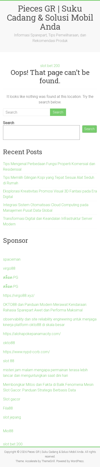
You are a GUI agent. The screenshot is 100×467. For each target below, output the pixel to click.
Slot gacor (11, 399)
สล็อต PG (10, 277)
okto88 (9, 343)
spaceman (11, 259)
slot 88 (8, 361)
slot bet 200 (50, 66)
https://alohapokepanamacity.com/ (32, 334)
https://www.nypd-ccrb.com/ (26, 352)
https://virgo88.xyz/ (18, 295)
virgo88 (9, 268)
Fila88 (8, 408)
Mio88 (8, 431)
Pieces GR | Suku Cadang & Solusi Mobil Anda (50, 17)
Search (8, 123)
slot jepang (12, 417)
